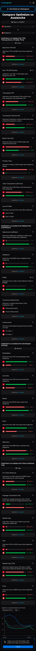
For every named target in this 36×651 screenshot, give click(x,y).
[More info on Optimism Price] (33, 594)
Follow (18, 647)
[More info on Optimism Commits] (33, 384)
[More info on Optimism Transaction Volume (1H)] (33, 124)
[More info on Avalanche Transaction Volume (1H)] (33, 127)
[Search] (30, 2)
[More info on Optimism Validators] (33, 263)
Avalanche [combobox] (7, 33)
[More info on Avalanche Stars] (33, 431)
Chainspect (6, 3)
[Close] (34, 638)
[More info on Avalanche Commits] (33, 388)
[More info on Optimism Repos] (33, 407)
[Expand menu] (33, 2)
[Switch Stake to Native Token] (31, 277)
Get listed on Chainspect (19, 9)
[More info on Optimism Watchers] (33, 450)
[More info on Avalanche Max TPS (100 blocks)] (33, 82)
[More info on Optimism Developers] (33, 361)
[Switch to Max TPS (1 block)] (31, 70)
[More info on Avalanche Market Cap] (33, 530)
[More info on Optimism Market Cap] (33, 526)
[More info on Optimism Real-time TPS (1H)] (33, 56)
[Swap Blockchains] (18, 29)
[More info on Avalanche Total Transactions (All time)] (33, 195)
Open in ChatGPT (19, 22)
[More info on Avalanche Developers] (33, 365)
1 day (19, 468)
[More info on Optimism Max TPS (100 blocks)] (33, 79)
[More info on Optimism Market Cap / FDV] (33, 572)
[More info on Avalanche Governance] (12, 334)
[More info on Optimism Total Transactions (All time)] (33, 192)
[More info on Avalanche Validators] (33, 266)
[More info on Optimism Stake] (33, 286)
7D (16, 610)
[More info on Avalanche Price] (33, 598)
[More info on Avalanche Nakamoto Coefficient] (33, 244)
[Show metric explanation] (33, 47)
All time (19, 348)
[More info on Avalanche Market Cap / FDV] (33, 575)
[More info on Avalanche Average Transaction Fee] (33, 507)
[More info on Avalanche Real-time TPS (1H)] (33, 59)
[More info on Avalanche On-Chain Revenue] (33, 485)
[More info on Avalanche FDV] (33, 553)
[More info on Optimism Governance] (12, 331)
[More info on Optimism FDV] (33, 549)
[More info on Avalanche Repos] (33, 410)
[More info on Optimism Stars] (33, 428)
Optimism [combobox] (7, 26)
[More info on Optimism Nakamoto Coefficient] (33, 240)
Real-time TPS (7, 610)
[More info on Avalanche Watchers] (33, 454)
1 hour (19, 43)
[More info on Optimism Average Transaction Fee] (33, 504)
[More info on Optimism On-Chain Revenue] (33, 481)
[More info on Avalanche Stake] (33, 289)
